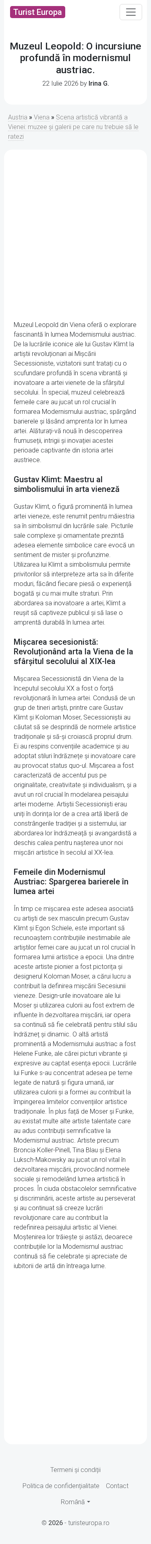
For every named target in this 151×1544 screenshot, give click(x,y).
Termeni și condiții (75, 1470)
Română (73, 1502)
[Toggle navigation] (131, 12)
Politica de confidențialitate (61, 1486)
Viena (42, 117)
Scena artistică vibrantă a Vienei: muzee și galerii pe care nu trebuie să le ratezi (73, 126)
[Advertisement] (75, 235)
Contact (117, 1486)
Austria (17, 117)
